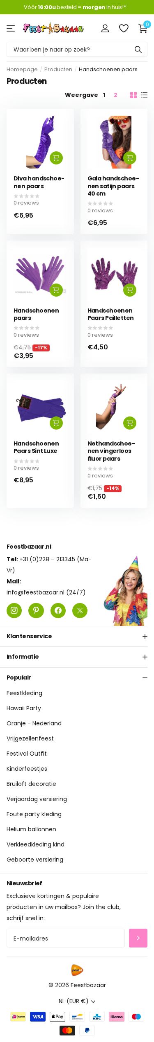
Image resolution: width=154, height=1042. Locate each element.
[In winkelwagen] (56, 157)
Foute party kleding (34, 814)
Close (77, 636)
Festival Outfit (27, 753)
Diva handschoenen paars (39, 182)
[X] (79, 610)
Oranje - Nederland (34, 723)
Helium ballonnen (31, 829)
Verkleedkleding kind (35, 844)
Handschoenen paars (36, 314)
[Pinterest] (36, 610)
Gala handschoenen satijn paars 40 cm (113, 186)
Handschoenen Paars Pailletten (110, 314)
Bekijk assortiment (11, 28)
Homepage (22, 69)
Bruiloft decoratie (31, 784)
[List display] (144, 95)
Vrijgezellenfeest (30, 738)
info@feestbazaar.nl (35, 592)
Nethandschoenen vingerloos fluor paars (111, 451)
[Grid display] (133, 95)
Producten (58, 69)
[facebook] (58, 610)
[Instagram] (14, 610)
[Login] (105, 28)
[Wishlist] (123, 28)
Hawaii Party (24, 708)
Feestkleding (24, 693)
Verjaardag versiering (37, 799)
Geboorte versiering (35, 859)
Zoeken (138, 49)
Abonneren (138, 938)
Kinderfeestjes (27, 769)
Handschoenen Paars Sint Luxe (36, 447)
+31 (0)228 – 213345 (47, 559)
